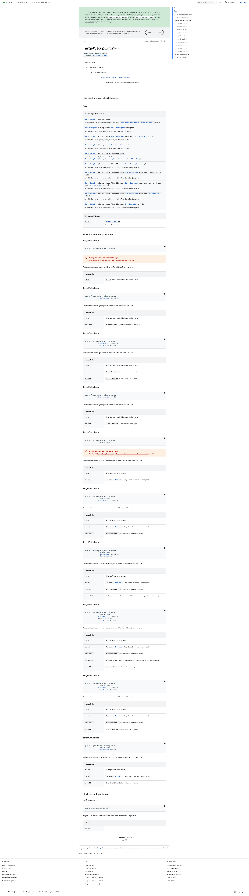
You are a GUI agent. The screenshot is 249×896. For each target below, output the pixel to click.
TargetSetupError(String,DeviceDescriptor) (137, 123)
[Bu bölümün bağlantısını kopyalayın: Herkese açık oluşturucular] (115, 235)
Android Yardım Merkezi (174, 865)
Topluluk (18, 892)
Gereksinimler (6, 868)
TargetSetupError (91, 119)
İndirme (4, 871)
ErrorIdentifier (141, 136)
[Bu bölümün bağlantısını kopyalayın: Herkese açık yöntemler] (112, 794)
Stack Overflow (171, 877)
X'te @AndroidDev (90, 868)
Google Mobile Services (174, 874)
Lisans (35, 892)
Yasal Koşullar (27, 892)
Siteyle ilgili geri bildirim (52, 892)
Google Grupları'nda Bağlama (94, 884)
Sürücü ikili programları (9, 881)
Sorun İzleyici (171, 881)
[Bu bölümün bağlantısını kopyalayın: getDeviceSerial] (99, 800)
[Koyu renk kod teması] (165, 246)
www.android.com (172, 871)
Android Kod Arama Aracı (41, 2)
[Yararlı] (161, 41)
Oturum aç (243, 2)
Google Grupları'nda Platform (94, 877)
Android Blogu (89, 871)
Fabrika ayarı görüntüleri (9, 877)
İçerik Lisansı (103, 848)
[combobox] (207, 2)
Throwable (119, 480)
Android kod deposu (8, 865)
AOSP (84, 41)
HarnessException (100, 55)
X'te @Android (89, 865)
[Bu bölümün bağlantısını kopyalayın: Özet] (90, 106)
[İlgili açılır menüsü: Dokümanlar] (27, 2)
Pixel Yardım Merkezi (173, 868)
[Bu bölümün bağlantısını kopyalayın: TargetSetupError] (101, 241)
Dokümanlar (21, 2)
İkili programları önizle (9, 874)
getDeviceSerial (112, 221)
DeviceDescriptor (118, 128)
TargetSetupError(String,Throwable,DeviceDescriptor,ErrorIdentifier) (112, 159)
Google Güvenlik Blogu (92, 874)
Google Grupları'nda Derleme (94, 881)
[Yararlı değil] (164, 41)
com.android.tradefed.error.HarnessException (115, 77)
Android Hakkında (8, 892)
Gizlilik (41, 892)
